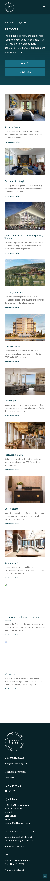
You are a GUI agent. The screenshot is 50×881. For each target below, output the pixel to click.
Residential (10, 400)
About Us (9, 812)
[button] (44, 7)
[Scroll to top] (45, 875)
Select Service (11, 509)
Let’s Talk (9, 777)
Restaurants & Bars (14, 454)
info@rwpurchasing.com (16, 763)
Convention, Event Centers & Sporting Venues (23, 237)
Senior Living (11, 563)
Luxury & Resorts (13, 346)
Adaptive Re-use (12, 127)
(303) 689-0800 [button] (25, 72)
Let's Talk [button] (25, 63)
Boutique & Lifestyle (15, 181)
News (7, 819)
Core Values (10, 815)
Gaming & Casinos (14, 292)
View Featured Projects (12, 142)
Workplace (10, 674)
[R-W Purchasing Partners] (9, 7)
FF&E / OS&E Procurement (17, 805)
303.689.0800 (18, 846)
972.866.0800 (18, 870)
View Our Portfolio (13, 808)
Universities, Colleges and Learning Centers (22, 618)
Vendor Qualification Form (17, 823)
